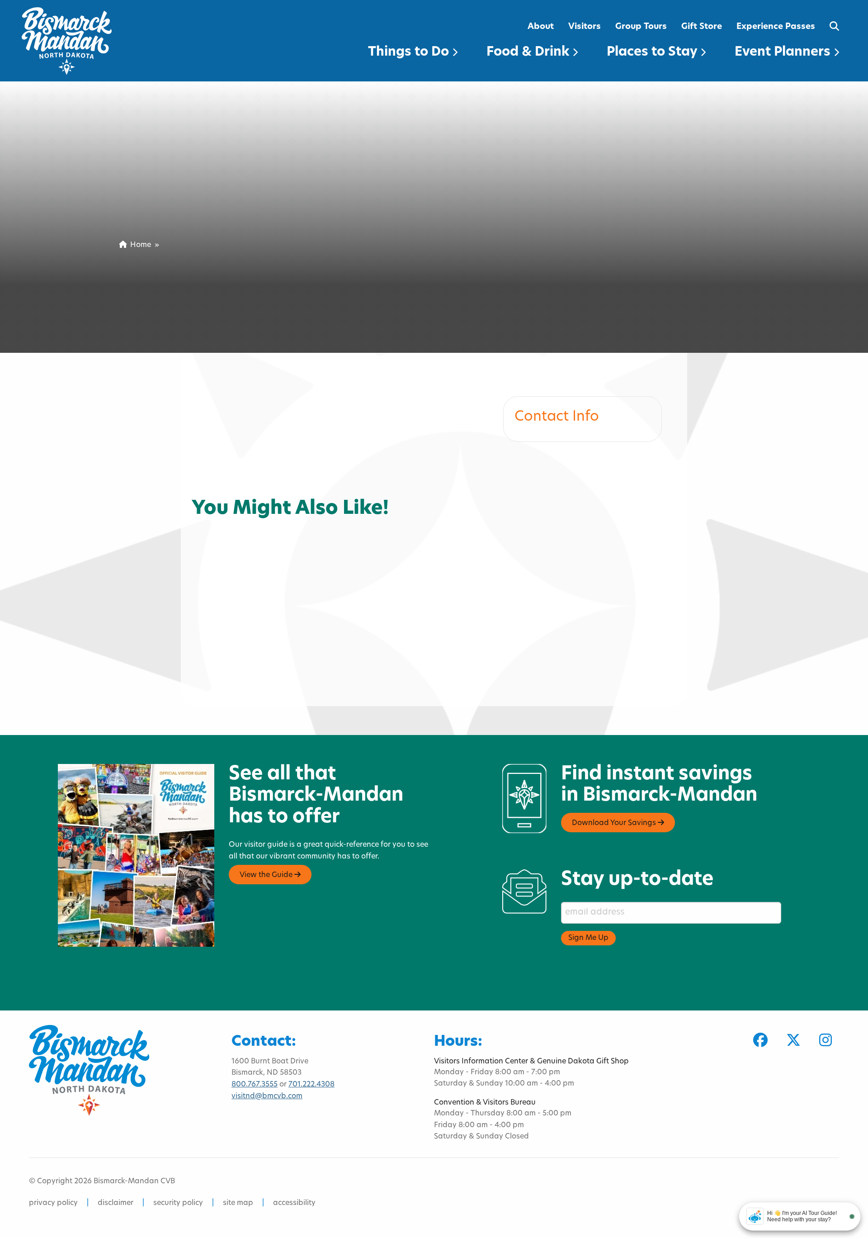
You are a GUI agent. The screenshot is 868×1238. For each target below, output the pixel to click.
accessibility (294, 1203)
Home (139, 245)
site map (238, 1203)
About (541, 27)
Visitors (584, 27)
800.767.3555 (254, 1084)
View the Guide (267, 875)
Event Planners (784, 52)
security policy (178, 1203)
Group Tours (641, 27)
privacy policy (53, 1203)
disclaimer (115, 1203)
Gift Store (701, 27)
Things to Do (410, 52)
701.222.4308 (311, 1084)
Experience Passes (775, 27)
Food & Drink (529, 52)
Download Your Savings (615, 823)
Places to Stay (653, 52)
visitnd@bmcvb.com (266, 1096)
